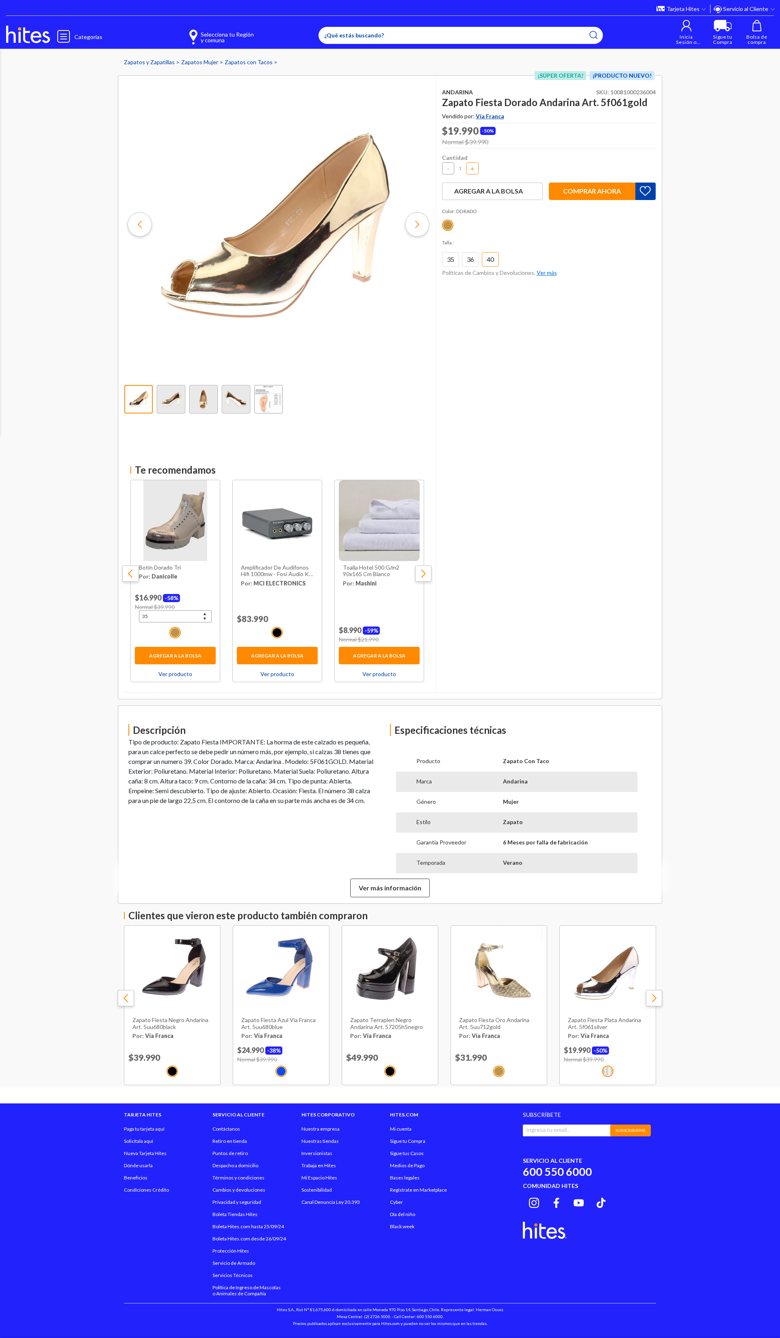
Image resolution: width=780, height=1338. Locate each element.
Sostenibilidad (316, 1190)
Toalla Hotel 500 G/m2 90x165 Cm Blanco (371, 571)
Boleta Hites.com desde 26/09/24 (249, 1239)
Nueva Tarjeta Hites (145, 1153)
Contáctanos (226, 1129)
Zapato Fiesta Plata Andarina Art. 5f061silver (604, 1023)
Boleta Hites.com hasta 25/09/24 (248, 1226)
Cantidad (455, 157)
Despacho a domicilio (235, 1165)
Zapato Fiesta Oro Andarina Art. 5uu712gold (494, 1023)
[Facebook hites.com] (556, 1202)
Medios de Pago (407, 1165)
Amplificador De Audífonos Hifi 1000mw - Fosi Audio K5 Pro (276, 571)
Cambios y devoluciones (238, 1190)
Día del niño (402, 1214)
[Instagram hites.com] (534, 1202)
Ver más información (390, 888)
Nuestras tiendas (320, 1141)
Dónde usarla (138, 1165)
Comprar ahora (592, 191)
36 (470, 259)
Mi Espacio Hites (319, 1178)
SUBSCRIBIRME (630, 1130)
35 (450, 259)
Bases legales (405, 1178)
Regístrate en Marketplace (418, 1190)
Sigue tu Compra (407, 1141)
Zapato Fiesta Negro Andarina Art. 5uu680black (170, 1023)
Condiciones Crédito (146, 1190)
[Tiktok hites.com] (601, 1202)
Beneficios (135, 1178)
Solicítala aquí (138, 1141)
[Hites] (28, 35)
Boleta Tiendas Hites (235, 1214)
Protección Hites (230, 1251)
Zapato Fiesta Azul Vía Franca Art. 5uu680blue (278, 1023)
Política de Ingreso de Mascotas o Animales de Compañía (246, 1290)
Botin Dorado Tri (160, 567)
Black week (402, 1226)
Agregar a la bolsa (175, 656)
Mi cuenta (401, 1129)
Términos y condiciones (238, 1178)
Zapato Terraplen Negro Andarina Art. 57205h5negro (386, 1023)
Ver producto (175, 673)
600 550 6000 (557, 1171)
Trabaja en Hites (318, 1165)
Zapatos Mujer (200, 62)
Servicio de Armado (233, 1263)
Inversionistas (316, 1153)
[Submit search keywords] (593, 35)
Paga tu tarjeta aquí (144, 1129)
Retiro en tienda (229, 1141)
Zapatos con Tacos (249, 62)
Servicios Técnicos (232, 1275)
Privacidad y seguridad (236, 1202)
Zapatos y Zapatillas (150, 62)
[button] (686, 32)
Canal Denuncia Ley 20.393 (330, 1202)
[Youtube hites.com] (579, 1202)
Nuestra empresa (320, 1129)
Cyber (396, 1202)
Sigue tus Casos (407, 1153)
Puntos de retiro (230, 1153)
